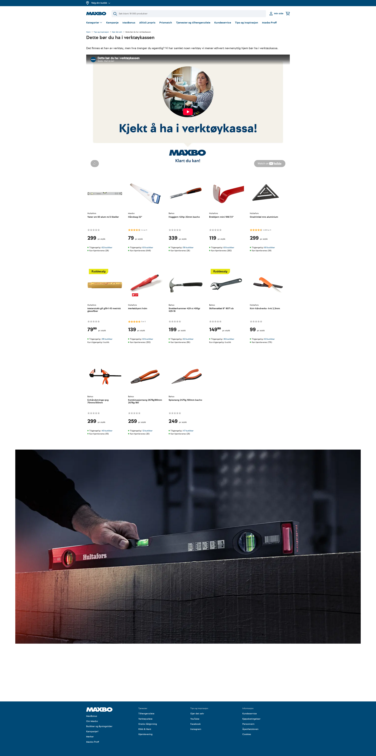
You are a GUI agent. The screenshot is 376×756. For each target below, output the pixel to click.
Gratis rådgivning (147, 724)
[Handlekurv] (288, 13)
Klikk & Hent (144, 729)
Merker (90, 736)
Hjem (88, 32)
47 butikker (188, 430)
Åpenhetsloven (250, 729)
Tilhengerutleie (146, 713)
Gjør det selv (117, 32)
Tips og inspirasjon (246, 22)
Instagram (195, 729)
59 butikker (188, 247)
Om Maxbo (92, 721)
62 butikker (107, 247)
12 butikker (147, 430)
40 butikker (107, 430)
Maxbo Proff (269, 22)
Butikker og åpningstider (99, 726)
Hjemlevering (145, 734)
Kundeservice (222, 22)
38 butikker (107, 339)
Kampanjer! (92, 731)
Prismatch (165, 22)
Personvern (248, 724)
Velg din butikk (99, 3)
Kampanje (112, 22)
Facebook (195, 724)
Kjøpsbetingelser (251, 719)
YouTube (194, 719)
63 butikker (147, 247)
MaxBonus (128, 22)
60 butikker (269, 247)
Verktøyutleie (145, 719)
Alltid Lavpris (147, 22)
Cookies (246, 734)
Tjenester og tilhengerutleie (193, 22)
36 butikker (229, 339)
